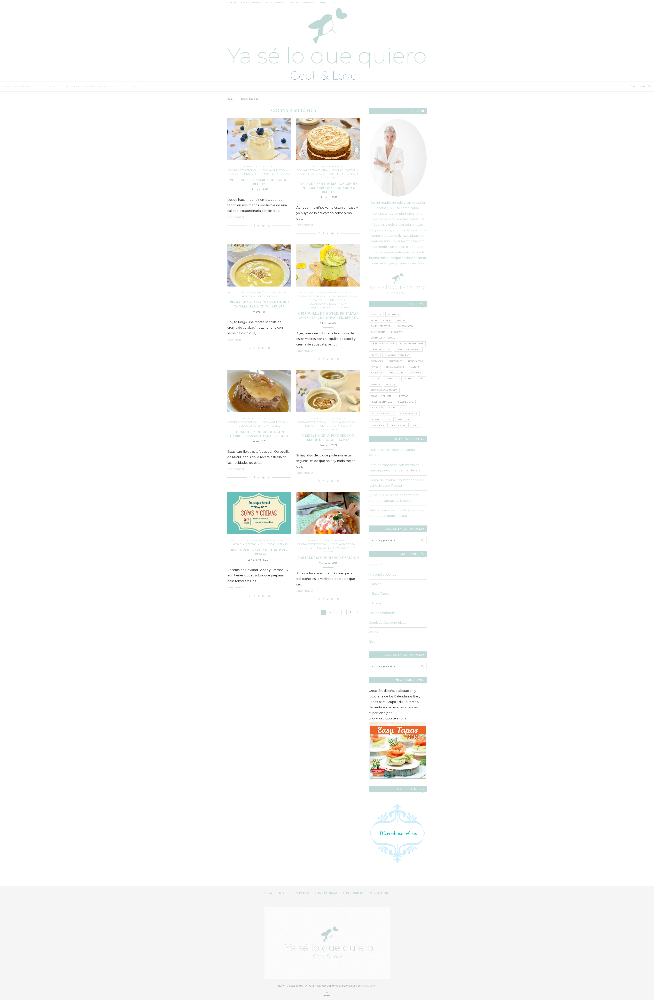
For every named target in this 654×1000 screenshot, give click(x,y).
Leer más (234, 217)
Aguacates (306, 292)
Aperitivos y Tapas (381, 320)
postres (375, 384)
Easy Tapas (21, 86)
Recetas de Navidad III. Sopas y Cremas (259, 552)
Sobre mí (232, 2)
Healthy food (415, 361)
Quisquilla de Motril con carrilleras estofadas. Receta (259, 434)
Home (230, 98)
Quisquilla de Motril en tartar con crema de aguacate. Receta (328, 315)
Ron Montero (327, 426)
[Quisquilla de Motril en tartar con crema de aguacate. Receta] (328, 265)
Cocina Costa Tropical (124, 86)
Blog (333, 2)
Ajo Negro (393, 314)
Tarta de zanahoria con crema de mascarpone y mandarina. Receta (328, 188)
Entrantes (279, 292)
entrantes (377, 361)
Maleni (377, 584)
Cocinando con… (94, 86)
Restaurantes (397, 408)
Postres (269, 174)
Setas (344, 426)
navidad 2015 (377, 373)
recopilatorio (405, 402)
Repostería (377, 408)
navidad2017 (396, 373)
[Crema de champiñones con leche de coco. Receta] (328, 391)
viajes (415, 425)
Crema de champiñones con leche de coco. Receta (328, 437)
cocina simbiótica (380, 349)
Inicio (6, 86)
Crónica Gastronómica (408, 349)
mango (374, 367)
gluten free (334, 300)
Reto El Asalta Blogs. (382, 413)
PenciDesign (368, 985)
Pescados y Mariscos (322, 304)
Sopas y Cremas (267, 296)
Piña (421, 378)
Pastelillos (391, 378)
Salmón (375, 419)
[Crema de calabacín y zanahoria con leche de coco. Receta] (259, 265)
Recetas (285, 174)
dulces (374, 355)
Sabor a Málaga (408, 413)
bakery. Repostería (381, 326)
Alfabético (251, 166)
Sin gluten (403, 419)
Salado (53, 86)
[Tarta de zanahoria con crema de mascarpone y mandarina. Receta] (328, 139)
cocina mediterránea (411, 343)
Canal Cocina (378, 332)
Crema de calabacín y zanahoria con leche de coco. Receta (259, 304)
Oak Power (415, 373)
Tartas (331, 177)
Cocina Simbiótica (274, 2)
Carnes (265, 418)
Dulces (233, 174)
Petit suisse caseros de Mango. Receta (259, 182)
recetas (403, 396)
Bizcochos (320, 166)
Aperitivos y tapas (329, 292)
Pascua (375, 378)
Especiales (71, 86)
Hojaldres (324, 548)
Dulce (38, 86)
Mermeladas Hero (394, 367)
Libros (376, 603)
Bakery (339, 540)
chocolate (397, 332)
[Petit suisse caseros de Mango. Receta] (259, 139)
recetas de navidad (381, 402)
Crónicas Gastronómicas (302, 2)
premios (390, 384)
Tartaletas (328, 551)
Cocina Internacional (382, 343)
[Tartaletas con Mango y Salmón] (328, 513)
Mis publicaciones (250, 2)
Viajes (323, 2)
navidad (236, 544)
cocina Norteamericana (312, 170)
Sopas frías (377, 425)
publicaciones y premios (384, 390)
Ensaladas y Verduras (397, 355)
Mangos (248, 174)
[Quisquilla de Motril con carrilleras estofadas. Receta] (259, 391)
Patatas (408, 378)
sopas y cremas (398, 425)
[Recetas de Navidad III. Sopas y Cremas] (259, 513)
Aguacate (376, 314)
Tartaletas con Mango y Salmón (328, 557)
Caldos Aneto (405, 326)
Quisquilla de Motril (320, 307)
